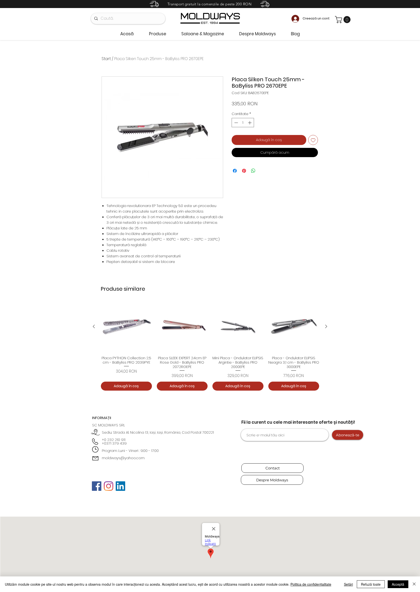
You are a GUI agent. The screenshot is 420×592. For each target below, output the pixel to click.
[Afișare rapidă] (126, 326)
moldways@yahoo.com (123, 457)
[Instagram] (108, 486)
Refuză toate (371, 584)
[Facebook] (96, 486)
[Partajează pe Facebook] (235, 171)
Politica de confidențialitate (310, 584)
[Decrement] (235, 122)
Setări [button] (348, 584)
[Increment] (250, 122)
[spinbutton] (243, 122)
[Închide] (414, 584)
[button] (343, 19)
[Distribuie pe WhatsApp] (253, 171)
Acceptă (398, 584)
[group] (210, 346)
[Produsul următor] (326, 326)
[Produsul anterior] (94, 326)
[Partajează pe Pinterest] (244, 171)
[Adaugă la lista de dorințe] (313, 140)
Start (106, 59)
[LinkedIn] (120, 486)
